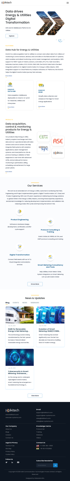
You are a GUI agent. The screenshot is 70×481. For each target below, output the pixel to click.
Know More (9, 76)
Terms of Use (10, 446)
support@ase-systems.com (45, 415)
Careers (8, 435)
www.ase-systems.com (13, 417)
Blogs (7, 432)
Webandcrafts (39, 478)
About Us (9, 429)
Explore (11, 35)
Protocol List (40, 429)
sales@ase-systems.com (44, 421)
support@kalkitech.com (44, 413)
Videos (38, 438)
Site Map (8, 449)
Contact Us (9, 438)
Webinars (35, 302)
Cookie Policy (10, 454)
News (24, 302)
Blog (7, 302)
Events (16, 302)
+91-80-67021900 (46, 449)
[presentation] (56, 39)
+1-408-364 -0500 (46, 446)
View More (35, 396)
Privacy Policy (10, 451)
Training (39, 432)
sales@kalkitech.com (43, 418)
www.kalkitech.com (12, 415)
